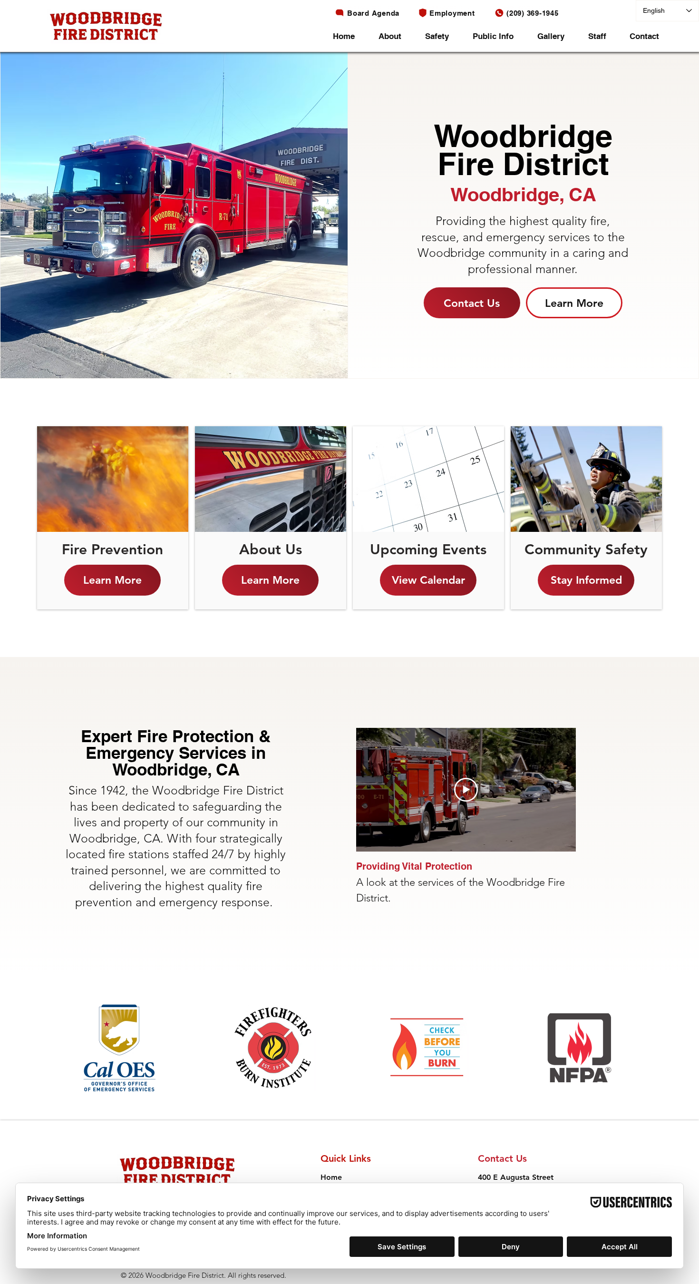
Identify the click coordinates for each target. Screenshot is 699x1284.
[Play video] (466, 790)
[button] (394, 36)
